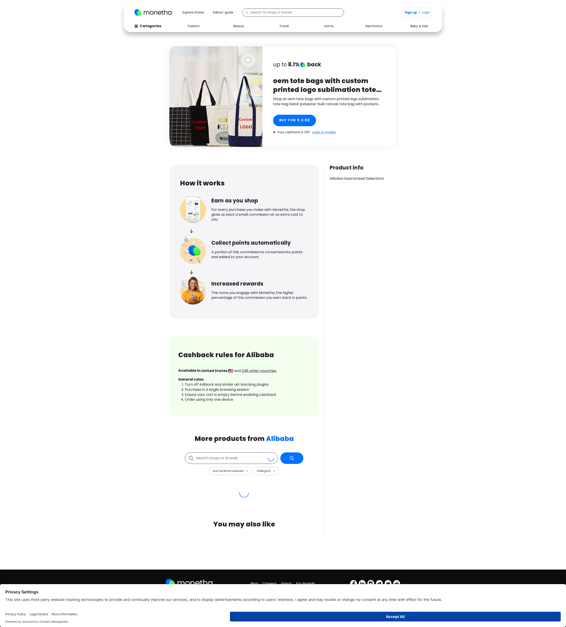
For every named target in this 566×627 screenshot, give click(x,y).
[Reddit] (396, 583)
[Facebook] (353, 583)
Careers (269, 583)
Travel (284, 26)
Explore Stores (193, 12)
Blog (254, 583)
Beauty (238, 26)
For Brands (305, 583)
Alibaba (280, 438)
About (286, 583)
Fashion (194, 26)
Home (329, 26)
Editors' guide (223, 12)
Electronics (374, 26)
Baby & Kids (419, 26)
